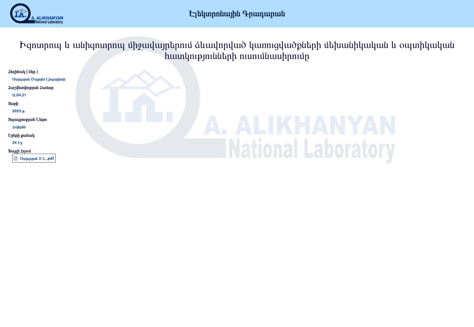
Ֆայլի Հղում (19, 151)
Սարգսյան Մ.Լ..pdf (37, 158)
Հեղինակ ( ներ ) (23, 71)
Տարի (13, 103)
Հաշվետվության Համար (30, 87)
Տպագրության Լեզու (27, 119)
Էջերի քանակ (21, 135)
